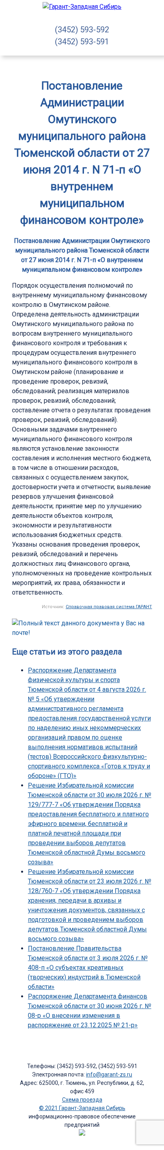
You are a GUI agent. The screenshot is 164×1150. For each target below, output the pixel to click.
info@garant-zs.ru (109, 1074)
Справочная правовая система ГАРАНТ (109, 606)
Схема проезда (82, 1099)
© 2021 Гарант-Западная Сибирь (82, 1108)
